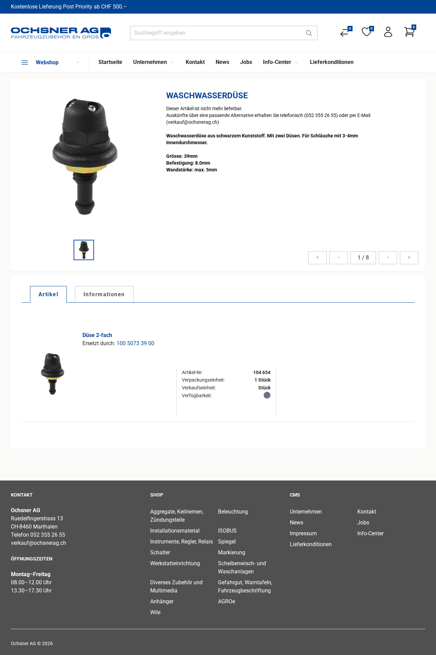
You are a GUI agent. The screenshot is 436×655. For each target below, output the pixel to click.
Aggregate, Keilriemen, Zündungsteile (176, 515)
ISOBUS (227, 530)
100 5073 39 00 (135, 343)
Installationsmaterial (175, 530)
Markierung (231, 552)
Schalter (160, 552)
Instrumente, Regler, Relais (181, 541)
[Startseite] (61, 33)
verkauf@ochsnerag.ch (38, 543)
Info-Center (370, 533)
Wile (155, 612)
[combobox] (215, 33)
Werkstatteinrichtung (175, 563)
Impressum (303, 533)
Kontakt (366, 511)
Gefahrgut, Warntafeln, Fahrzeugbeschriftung (245, 586)
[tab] (48, 294)
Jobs (363, 522)
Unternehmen (306, 511)
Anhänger (161, 601)
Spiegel (227, 541)
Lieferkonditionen (311, 544)
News (296, 522)
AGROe (226, 601)
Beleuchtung (233, 511)
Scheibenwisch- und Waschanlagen (242, 567)
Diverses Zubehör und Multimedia (176, 586)
